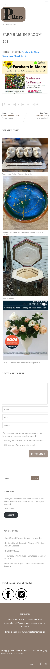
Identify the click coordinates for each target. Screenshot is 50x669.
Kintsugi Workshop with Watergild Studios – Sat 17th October (23, 233)
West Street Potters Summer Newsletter (17, 174)
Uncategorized (7, 118)
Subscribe (11, 515)
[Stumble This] (23, 104)
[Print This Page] (37, 104)
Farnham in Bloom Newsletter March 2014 (21, 54)
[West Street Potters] (13, 22)
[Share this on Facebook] (4, 104)
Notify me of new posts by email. (20, 445)
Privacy (31, 664)
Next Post (42, 114)
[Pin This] (14, 104)
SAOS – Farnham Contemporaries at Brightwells (21, 363)
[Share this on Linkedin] (18, 104)
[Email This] (32, 104)
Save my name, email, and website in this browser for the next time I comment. (22, 434)
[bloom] (25, 78)
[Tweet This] (9, 104)
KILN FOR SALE (8, 298)
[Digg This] (28, 104)
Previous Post (10, 114)
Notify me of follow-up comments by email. (24, 440)
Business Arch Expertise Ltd (12, 653)
